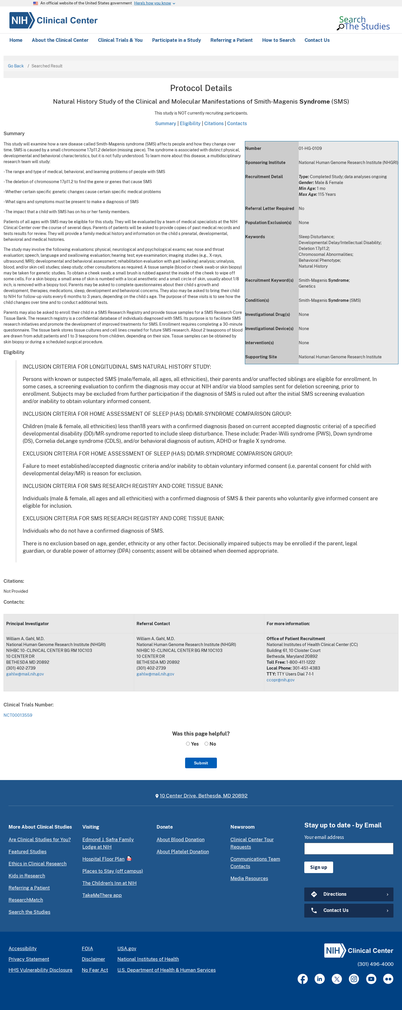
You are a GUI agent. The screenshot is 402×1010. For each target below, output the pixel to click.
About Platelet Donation (183, 852)
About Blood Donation (181, 839)
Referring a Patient (29, 888)
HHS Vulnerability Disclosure (40, 970)
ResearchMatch (26, 900)
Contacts (237, 123)
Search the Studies (29, 912)
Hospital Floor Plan (103, 859)
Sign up (318, 867)
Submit (201, 763)
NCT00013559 (18, 715)
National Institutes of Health (148, 959)
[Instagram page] (354, 979)
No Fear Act (95, 970)
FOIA (87, 948)
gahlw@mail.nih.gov (25, 674)
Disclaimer (93, 959)
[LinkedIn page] (320, 979)
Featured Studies (27, 852)
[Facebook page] (303, 979)
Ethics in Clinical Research (38, 864)
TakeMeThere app (102, 895)
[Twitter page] (337, 979)
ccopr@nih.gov (281, 680)
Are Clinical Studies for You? (40, 839)
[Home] (53, 19)
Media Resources (249, 878)
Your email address (324, 837)
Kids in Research (27, 876)
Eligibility (190, 123)
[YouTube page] (371, 979)
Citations (214, 123)
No (212, 744)
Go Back (16, 66)
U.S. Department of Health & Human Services (166, 970)
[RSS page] (388, 979)
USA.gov (126, 948)
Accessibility (23, 948)
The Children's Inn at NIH (109, 883)
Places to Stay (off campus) (112, 871)
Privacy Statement (29, 959)
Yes (194, 744)
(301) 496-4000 (375, 964)
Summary (165, 123)
